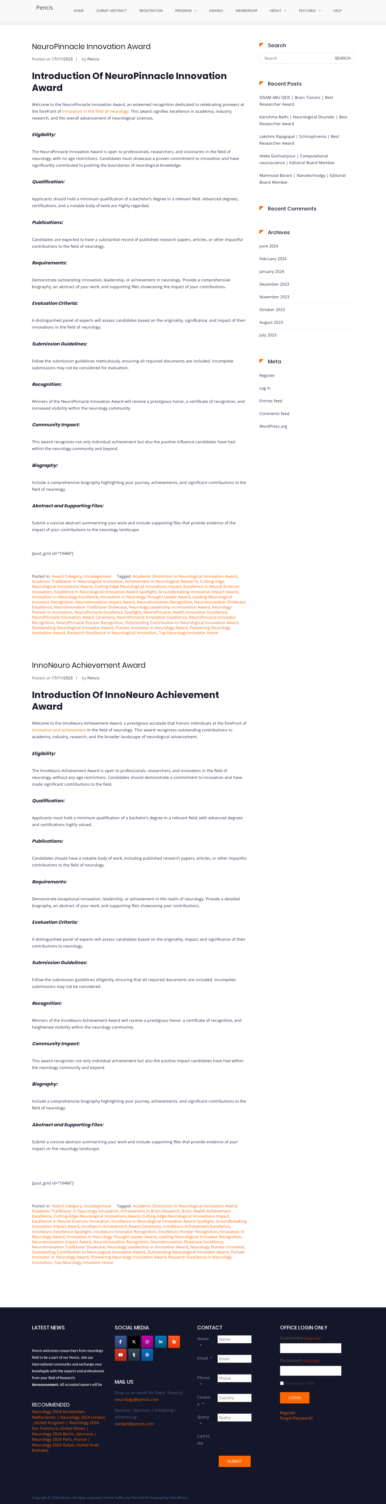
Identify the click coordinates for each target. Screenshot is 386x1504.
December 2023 (274, 284)
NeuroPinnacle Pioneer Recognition (89, 622)
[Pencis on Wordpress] (147, 1355)
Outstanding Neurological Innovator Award (72, 627)
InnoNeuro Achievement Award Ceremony (121, 1226)
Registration (151, 10)
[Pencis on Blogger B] (174, 1342)
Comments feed (274, 413)
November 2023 (274, 296)
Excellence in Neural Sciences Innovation (70, 1221)
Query (203, 1420)
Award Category (67, 576)
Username (300, 1338)
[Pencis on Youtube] (121, 1355)
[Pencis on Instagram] (147, 1342)
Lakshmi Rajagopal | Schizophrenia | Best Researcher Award (299, 140)
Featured (307, 10)
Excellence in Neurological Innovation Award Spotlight (105, 591)
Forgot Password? (296, 1418)
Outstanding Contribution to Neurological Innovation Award (181, 622)
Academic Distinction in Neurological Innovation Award (185, 576)
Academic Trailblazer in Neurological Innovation (77, 581)
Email (204, 1358)
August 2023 (271, 322)
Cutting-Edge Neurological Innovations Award (97, 1216)
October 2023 (272, 309)
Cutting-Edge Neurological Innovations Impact (137, 586)
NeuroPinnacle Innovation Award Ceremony (73, 617)
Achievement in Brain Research (150, 1211)
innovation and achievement (59, 730)
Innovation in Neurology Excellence (65, 596)
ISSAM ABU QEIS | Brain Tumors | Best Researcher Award (296, 101)
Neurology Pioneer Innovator (217, 1246)
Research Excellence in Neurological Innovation (112, 632)
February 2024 (273, 258)
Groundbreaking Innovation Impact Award (198, 591)
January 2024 (271, 271)
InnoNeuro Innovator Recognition (124, 1231)
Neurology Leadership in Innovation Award (169, 607)
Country (204, 1400)
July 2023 (267, 335)
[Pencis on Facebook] (121, 1342)
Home (79, 10)
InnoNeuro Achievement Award (89, 665)
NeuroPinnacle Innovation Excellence (152, 617)
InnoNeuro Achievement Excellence (196, 1226)
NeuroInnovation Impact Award (105, 602)
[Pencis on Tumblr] (134, 1355)
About (275, 10)
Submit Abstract (111, 10)
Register (267, 375)
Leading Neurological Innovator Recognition (200, 1236)
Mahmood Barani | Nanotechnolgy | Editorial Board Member (302, 179)
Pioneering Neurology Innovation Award (128, 1257)
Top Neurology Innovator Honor (188, 632)
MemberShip (246, 10)
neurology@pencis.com (137, 1399)
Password (299, 1361)
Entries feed (270, 400)
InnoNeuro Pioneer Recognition (188, 1231)
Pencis (44, 7)
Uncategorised (97, 576)
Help (337, 10)
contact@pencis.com (134, 1423)
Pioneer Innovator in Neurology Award (151, 627)
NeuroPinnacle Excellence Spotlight (107, 612)
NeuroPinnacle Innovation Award (91, 47)
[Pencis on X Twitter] (134, 1342)
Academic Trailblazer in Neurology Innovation (75, 1211)
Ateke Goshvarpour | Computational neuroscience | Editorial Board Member (297, 159)
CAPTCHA (203, 1440)
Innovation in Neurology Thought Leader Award (145, 596)
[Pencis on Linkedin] (161, 1342)
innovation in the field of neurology (95, 111)
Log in (265, 388)
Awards (216, 10)
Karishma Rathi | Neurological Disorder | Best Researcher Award (303, 120)
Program (183, 10)
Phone (203, 1381)
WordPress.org (273, 426)
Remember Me (299, 1383)
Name (203, 1342)
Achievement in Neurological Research (161, 581)
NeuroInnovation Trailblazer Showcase (90, 607)
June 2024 (268, 246)
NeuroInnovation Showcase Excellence (187, 1241)
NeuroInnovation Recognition (164, 602)
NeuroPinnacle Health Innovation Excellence (185, 612)
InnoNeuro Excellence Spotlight (61, 1231)
